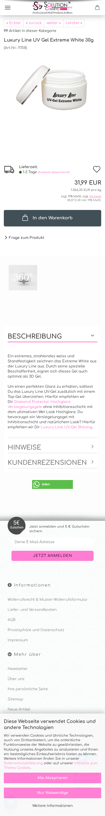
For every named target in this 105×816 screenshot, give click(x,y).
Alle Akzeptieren (52, 778)
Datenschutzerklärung (23, 763)
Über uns (16, 679)
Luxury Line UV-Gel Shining (66, 427)
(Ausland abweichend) (54, 172)
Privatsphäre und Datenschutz (36, 630)
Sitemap (15, 699)
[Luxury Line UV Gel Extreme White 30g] (52, 88)
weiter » (54, 23)
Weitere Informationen (52, 806)
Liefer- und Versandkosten (32, 610)
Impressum (18, 640)
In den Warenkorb (53, 218)
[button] (52, 484)
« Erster (13, 23)
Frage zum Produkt (26, 238)
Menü (7, 7)
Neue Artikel (19, 709)
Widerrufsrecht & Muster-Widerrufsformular (48, 599)
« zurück (34, 23)
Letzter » (74, 23)
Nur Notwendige (52, 793)
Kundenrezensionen (47, 462)
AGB (11, 620)
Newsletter (18, 669)
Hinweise (24, 447)
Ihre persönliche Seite (28, 689)
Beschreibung (35, 336)
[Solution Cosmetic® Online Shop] (52, 7)
